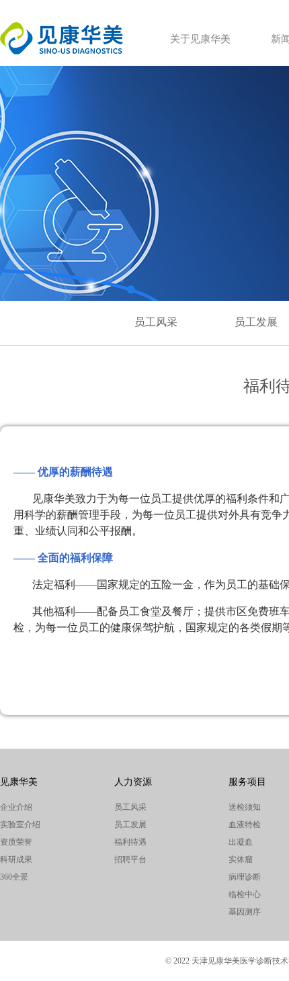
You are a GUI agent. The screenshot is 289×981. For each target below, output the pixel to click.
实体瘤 (241, 859)
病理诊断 (245, 877)
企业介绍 (16, 807)
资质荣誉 (16, 842)
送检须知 (245, 807)
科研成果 (16, 859)
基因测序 (245, 912)
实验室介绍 (20, 824)
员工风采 (155, 322)
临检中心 (245, 894)
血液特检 (245, 824)
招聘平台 (130, 859)
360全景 (14, 877)
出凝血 (241, 842)
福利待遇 (130, 842)
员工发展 (256, 322)
